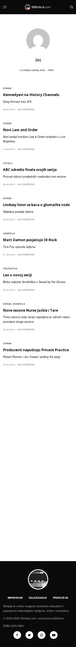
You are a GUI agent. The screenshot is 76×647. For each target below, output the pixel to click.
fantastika (10, 268)
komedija (9, 233)
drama (7, 88)
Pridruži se (60, 597)
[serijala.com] (38, 7)
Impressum (15, 597)
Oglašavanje (38, 597)
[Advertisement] (38, 410)
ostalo (8, 163)
